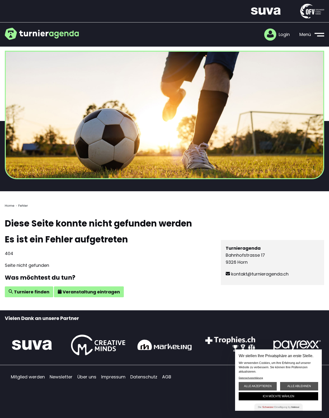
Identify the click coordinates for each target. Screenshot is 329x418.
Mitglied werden (28, 377)
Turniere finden (31, 292)
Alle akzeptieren (258, 386)
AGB (166, 377)
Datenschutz (143, 377)
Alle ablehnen (299, 386)
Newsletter (61, 377)
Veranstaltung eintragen (91, 292)
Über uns (86, 377)
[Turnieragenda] (44, 34)
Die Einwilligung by (278, 407)
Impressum (113, 377)
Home (9, 205)
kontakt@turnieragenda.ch (259, 274)
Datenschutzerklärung (251, 377)
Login (284, 34)
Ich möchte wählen (278, 396)
